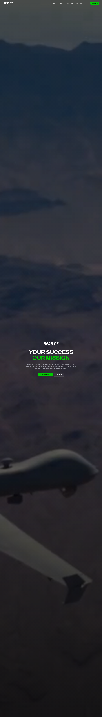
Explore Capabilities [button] (44, 374)
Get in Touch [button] (95, 3)
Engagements (69, 3)
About (54, 3)
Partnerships (78, 3)
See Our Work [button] (59, 374)
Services (60, 3)
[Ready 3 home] (8, 3)
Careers (86, 3)
